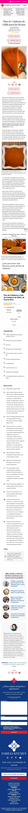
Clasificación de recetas (14, 697)
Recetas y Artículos (14, 783)
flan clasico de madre (18, 183)
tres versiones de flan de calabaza (13, 256)
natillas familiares (15, 184)
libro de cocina (14, 803)
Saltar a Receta (14, 36)
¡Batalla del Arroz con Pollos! (14, 790)
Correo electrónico (6, 721)
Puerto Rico (17, 30)
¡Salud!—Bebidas (14, 792)
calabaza (11, 662)
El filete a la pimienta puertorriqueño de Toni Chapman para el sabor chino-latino (17, 583)
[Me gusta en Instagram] (7, 757)
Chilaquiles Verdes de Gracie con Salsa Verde (17, 591)
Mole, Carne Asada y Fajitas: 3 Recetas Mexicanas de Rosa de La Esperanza (17, 599)
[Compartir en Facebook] (9, 84)
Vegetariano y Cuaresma (14, 787)
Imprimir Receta (15, 40)
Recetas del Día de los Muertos (14, 794)
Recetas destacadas (14, 785)
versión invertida (18, 206)
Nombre (3, 716)
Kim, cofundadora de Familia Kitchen (16, 179)
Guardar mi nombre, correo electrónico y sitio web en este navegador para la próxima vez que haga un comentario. (12, 728)
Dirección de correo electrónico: (14, 774)
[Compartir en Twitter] (12, 84)
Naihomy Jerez (15, 29)
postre (15, 662)
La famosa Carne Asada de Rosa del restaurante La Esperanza (18, 615)
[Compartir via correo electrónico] (19, 84)
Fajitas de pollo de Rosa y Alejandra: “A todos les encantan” (18, 607)
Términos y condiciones (16, 810)
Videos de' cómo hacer (14, 796)
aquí (12, 559)
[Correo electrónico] (20, 757)
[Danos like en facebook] (11, 757)
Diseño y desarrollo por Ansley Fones (11, 809)
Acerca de (14, 802)
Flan (11, 664)
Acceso (24, 1)
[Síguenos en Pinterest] (16, 757)
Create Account (16, 1)
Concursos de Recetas (14, 800)
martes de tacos (14, 798)
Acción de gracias (21, 662)
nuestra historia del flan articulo (14, 198)
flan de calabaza (17, 664)
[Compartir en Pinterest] (16, 84)
